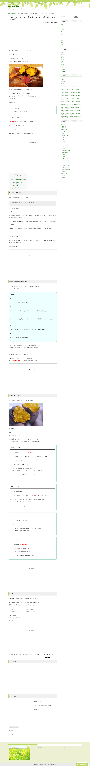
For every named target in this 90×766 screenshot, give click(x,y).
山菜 (64, 141)
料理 (61, 31)
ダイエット (63, 29)
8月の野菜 (62, 64)
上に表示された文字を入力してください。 (19, 735)
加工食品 (64, 137)
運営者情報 (41, 747)
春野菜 (62, 40)
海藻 (64, 154)
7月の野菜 (62, 62)
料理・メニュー (66, 143)
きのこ (64, 131)
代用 (61, 34)
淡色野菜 (62, 79)
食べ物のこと (64, 129)
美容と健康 (64, 127)
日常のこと (64, 124)
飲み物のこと (64, 173)
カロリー (62, 27)
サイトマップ (79, 0)
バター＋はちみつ (18, 182)
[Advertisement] (32, 36)
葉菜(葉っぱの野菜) (66, 165)
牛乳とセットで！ (18, 184)
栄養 (61, 26)
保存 (61, 33)
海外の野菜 (63, 81)
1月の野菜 (62, 52)
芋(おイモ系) (65, 158)
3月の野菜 (62, 56)
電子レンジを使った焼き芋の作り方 (18, 179)
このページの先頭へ (82, 764)
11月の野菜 (63, 69)
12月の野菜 (63, 71)
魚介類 (64, 171)
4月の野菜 (62, 57)
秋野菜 (62, 44)
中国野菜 (62, 83)
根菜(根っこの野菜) (66, 152)
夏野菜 (62, 42)
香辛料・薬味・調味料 (67, 169)
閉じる (19, 175)
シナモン (16, 185)
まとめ (11, 188)
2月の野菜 (62, 54)
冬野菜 (62, 46)
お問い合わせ (63, 747)
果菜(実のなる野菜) (66, 150)
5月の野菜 (62, 59)
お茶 (64, 175)
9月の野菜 (62, 66)
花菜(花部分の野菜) (66, 160)
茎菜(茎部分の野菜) (66, 163)
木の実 (64, 146)
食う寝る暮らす (15, 6)
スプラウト (65, 133)
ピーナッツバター (18, 187)
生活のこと (64, 126)
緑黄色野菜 (63, 78)
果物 (64, 148)
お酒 (64, 177)
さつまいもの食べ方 (14, 181)
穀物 (64, 156)
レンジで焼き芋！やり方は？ (16, 178)
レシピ (62, 24)
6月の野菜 (62, 61)
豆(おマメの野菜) (66, 167)
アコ (74, 99)
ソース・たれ (65, 135)
